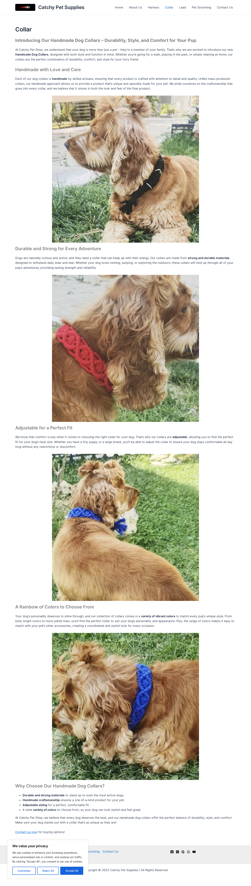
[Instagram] (177, 851)
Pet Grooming (201, 7)
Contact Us (225, 7)
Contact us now (26, 832)
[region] (47, 859)
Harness (153, 7)
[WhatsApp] (188, 851)
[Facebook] (172, 851)
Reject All (48, 870)
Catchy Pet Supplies (61, 7)
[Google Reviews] (183, 851)
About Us (135, 7)
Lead (182, 7)
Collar (169, 7)
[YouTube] (194, 851)
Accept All (72, 870)
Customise (24, 870)
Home (119, 7)
